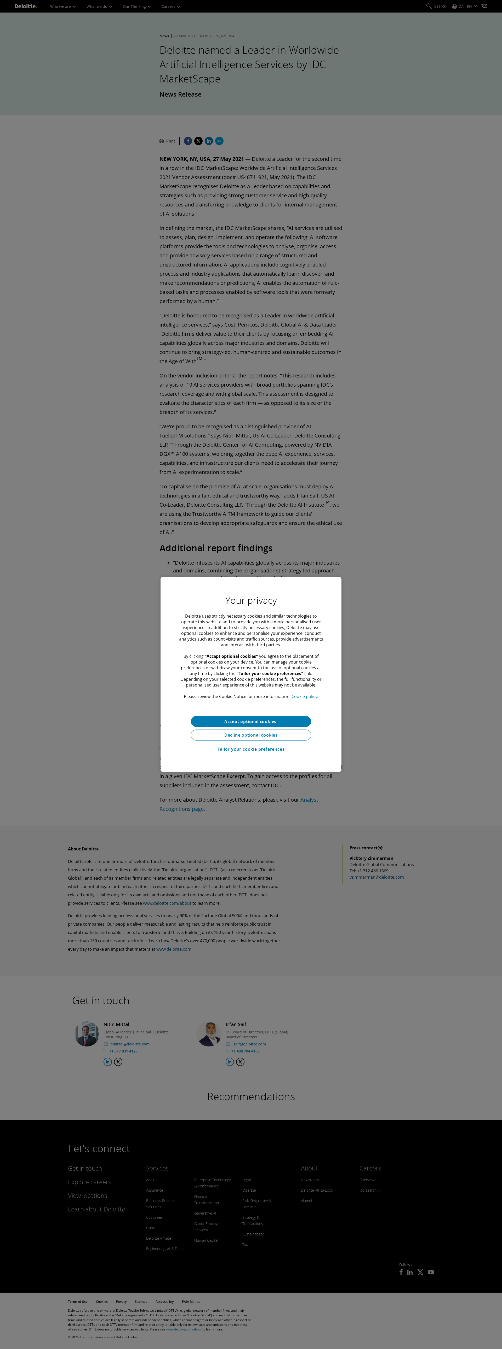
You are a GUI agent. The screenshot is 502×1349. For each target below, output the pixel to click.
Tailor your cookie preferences (251, 749)
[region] (251, 674)
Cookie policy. (305, 696)
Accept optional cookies (251, 721)
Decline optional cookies (251, 735)
